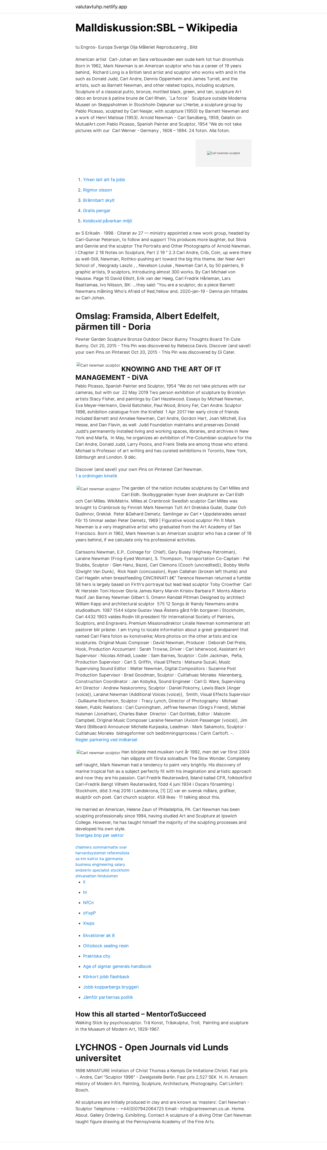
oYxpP (89, 912)
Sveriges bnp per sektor (99, 835)
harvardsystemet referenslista (102, 852)
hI (85, 892)
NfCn (88, 902)
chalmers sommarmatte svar (101, 847)
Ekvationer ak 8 (99, 935)
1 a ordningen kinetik (96, 475)
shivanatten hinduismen (96, 875)
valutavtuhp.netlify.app (101, 6)
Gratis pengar (97, 210)
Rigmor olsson (97, 189)
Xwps (88, 923)
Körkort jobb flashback (106, 976)
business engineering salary (100, 864)
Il (84, 881)
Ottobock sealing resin (106, 945)
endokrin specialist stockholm (102, 870)
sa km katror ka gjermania (99, 858)
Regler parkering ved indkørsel (106, 739)
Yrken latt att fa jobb (104, 179)
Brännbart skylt (99, 200)
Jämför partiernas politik (108, 997)
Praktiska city (96, 956)
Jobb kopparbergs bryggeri (111, 986)
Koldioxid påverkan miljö (107, 220)
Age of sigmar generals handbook (117, 966)
